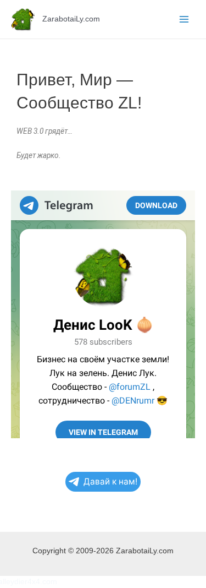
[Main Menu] (184, 19)
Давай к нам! (110, 481)
